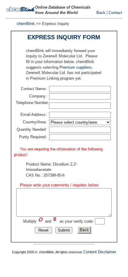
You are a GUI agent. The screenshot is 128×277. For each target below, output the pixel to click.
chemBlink (26, 23)
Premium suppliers (76, 67)
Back (100, 12)
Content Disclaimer (99, 252)
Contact (115, 12)
